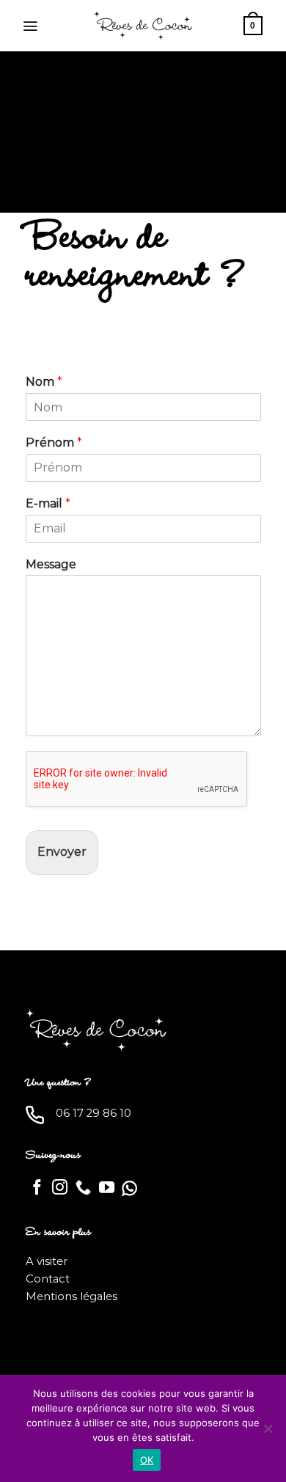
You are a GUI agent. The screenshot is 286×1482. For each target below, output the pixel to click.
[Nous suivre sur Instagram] (59, 1188)
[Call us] (83, 1188)
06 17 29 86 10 (93, 1113)
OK (147, 1460)
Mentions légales (71, 1296)
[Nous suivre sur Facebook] (37, 1188)
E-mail (48, 503)
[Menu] (30, 26)
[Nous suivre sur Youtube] (106, 1188)
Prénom (54, 443)
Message (51, 564)
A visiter (46, 1261)
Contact (48, 1278)
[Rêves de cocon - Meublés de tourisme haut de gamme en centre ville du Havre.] (143, 25)
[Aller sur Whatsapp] (129, 1188)
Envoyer (62, 852)
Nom (44, 382)
